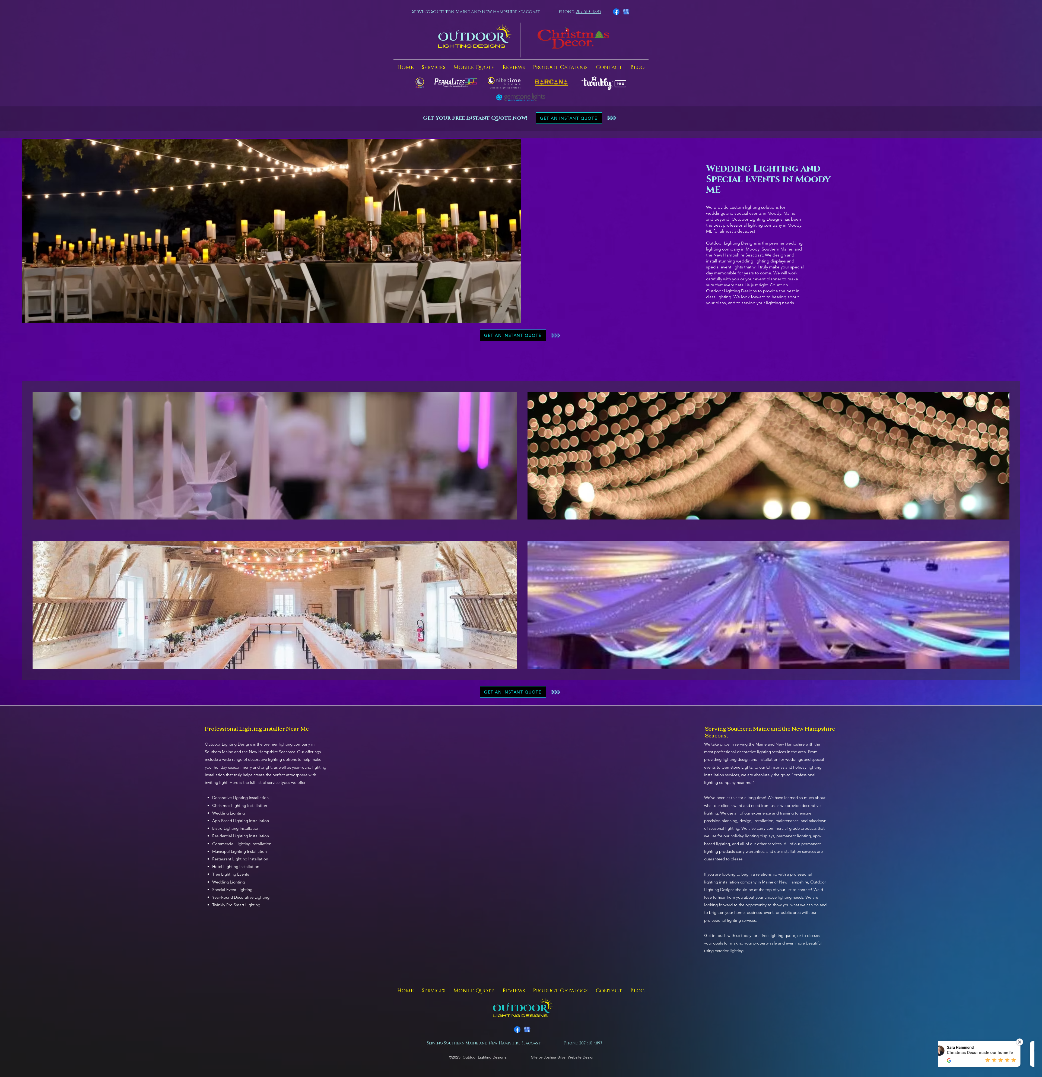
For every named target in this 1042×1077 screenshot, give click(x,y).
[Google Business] (626, 11)
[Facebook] (616, 11)
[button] (433, 67)
